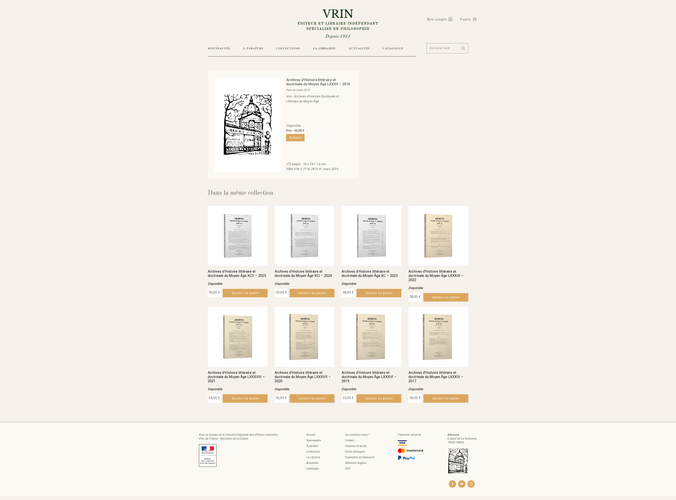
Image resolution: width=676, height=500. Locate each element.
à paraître (253, 48)
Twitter (461, 484)
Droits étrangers (355, 451)
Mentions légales (356, 463)
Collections (313, 451)
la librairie (324, 48)
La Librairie (313, 457)
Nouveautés (313, 440)
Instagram (471, 484)
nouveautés (219, 48)
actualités (359, 48)
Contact (349, 440)
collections (288, 48)
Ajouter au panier (245, 293)
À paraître (312, 446)
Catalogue (312, 468)
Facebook (452, 484)
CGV (347, 468)
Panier (465, 19)
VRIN (338, 23)
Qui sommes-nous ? (357, 434)
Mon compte (437, 19)
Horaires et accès (356, 446)
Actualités (312, 463)
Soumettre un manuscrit (359, 457)
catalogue (393, 48)
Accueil (310, 434)
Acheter (295, 138)
